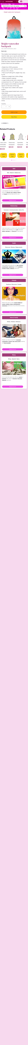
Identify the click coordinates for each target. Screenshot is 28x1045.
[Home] (2, 12)
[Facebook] (4, 123)
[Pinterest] (6, 123)
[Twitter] (8, 123)
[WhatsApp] (2, 123)
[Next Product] (26, 137)
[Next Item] (24, 28)
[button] (17, 1)
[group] (14, 145)
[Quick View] (3, 136)
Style (14, 168)
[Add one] (9, 106)
